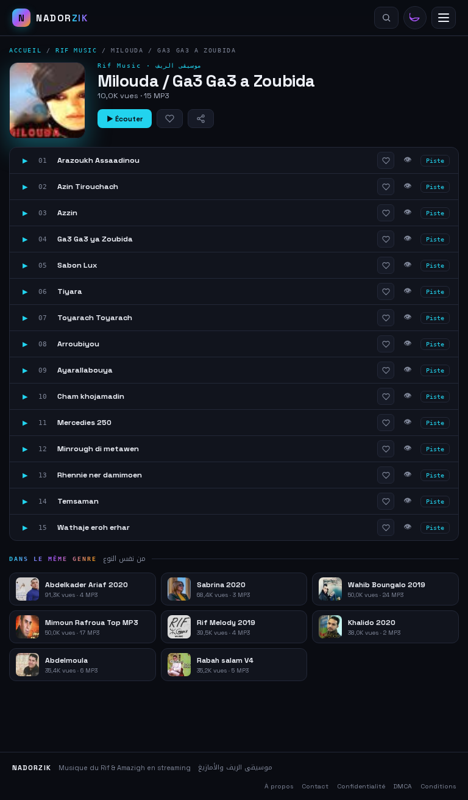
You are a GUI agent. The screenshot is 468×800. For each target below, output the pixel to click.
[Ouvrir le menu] (443, 18)
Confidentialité (361, 786)
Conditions (438, 786)
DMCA (403, 786)
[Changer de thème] (415, 17)
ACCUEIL (25, 50)
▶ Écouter (125, 119)
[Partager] (201, 118)
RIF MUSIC (76, 50)
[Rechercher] (386, 18)
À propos (278, 786)
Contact (315, 786)
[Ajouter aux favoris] (170, 118)
